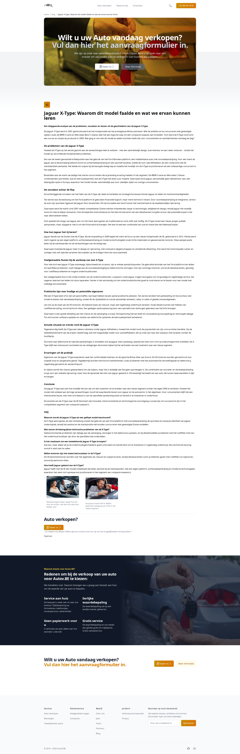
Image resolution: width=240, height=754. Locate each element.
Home (46, 14)
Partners (100, 728)
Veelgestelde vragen (79, 713)
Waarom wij (122, 5)
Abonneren (188, 723)
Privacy (125, 718)
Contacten (137, 5)
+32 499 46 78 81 (186, 5)
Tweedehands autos (53, 723)
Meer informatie (133, 66)
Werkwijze (49, 718)
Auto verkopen (105, 5)
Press (98, 723)
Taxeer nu (107, 66)
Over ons (100, 713)
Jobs (98, 718)
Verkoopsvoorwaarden (133, 713)
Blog (53, 14)
